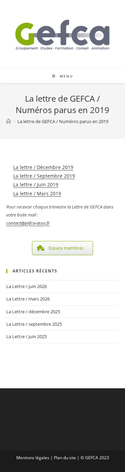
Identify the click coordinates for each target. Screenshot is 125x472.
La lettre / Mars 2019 (37, 193)
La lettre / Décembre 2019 (43, 167)
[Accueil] (8, 121)
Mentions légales (32, 458)
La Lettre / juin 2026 (26, 286)
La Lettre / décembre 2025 (33, 311)
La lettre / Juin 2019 (35, 184)
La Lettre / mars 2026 (28, 299)
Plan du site (65, 458)
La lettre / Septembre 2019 (44, 176)
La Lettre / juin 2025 (26, 336)
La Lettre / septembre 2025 (34, 324)
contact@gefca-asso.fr (28, 223)
